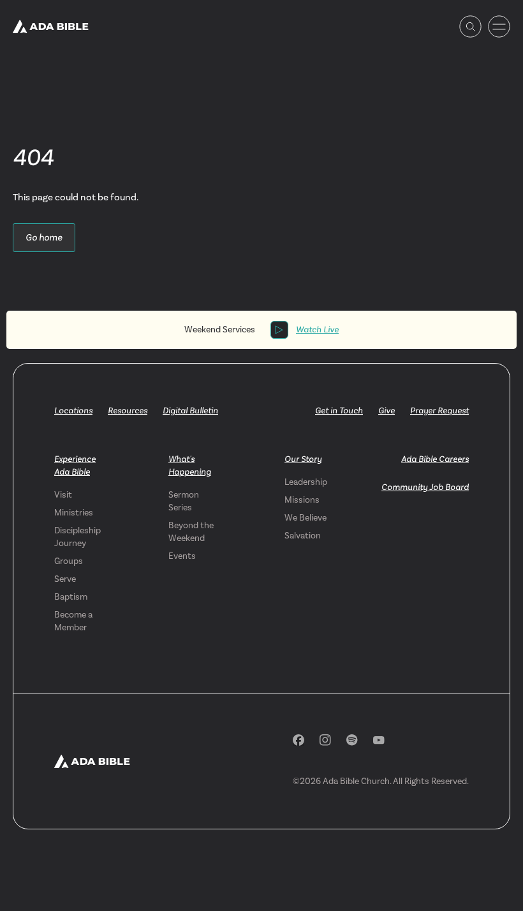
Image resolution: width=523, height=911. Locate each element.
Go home (44, 237)
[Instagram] (325, 740)
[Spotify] (352, 740)
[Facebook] (298, 740)
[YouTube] (379, 740)
